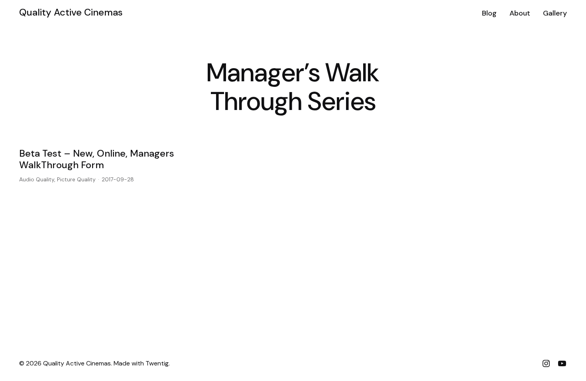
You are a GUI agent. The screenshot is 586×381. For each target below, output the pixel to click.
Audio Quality (36, 179)
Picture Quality (76, 179)
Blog (489, 13)
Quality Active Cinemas (71, 12)
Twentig (157, 363)
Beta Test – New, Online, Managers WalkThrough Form (96, 159)
